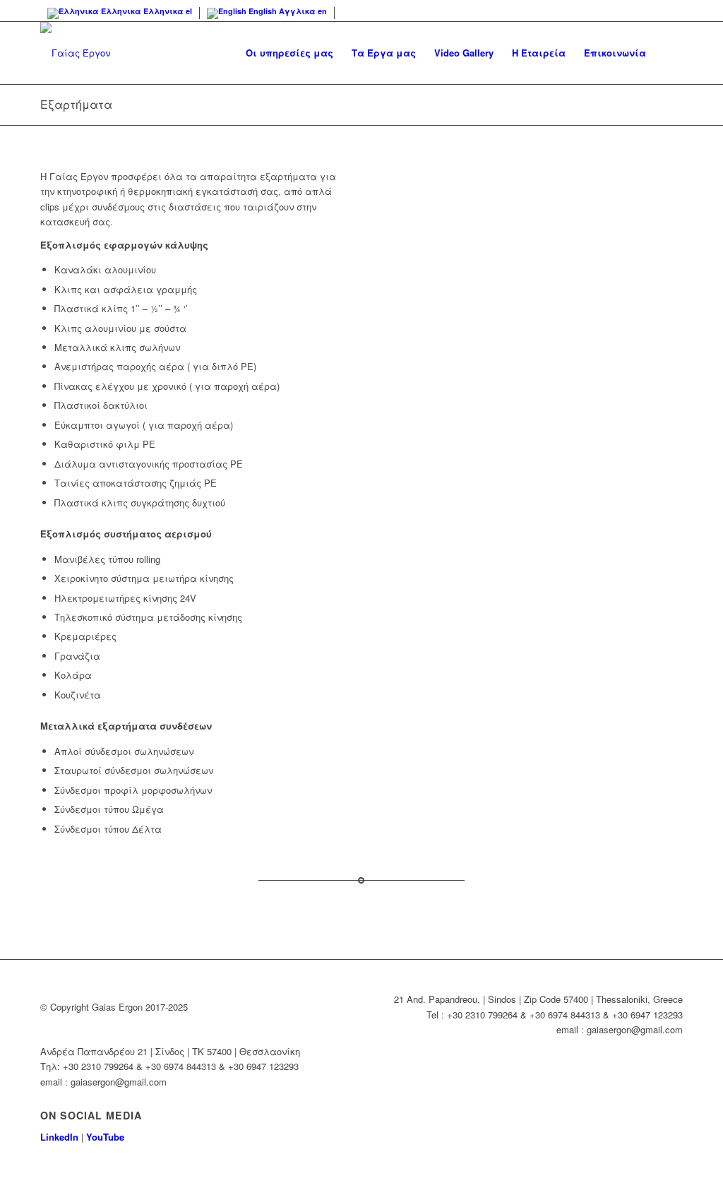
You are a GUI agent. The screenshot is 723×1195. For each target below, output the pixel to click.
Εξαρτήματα (76, 104)
